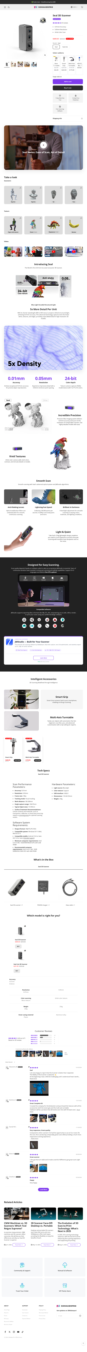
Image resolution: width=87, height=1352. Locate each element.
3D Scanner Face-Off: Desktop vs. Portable (42, 1224)
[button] (57, 23)
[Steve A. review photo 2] (43, 1168)
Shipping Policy (42, 1310)
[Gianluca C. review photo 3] (52, 1118)
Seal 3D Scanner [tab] (43, 867)
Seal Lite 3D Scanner (20, 964)
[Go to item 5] (34, 64)
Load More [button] (43, 1190)
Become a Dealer (8, 1324)
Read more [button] (33, 1078)
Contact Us (24, 1315)
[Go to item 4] (27, 64)
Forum (5, 1315)
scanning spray (24, 815)
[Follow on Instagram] (14, 1332)
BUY (18, 946)
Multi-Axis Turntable (32, 757)
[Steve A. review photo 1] (34, 1168)
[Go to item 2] (13, 64)
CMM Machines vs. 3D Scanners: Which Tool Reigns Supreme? (15, 1226)
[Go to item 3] (20, 64)
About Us (6, 1312)
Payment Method (26, 1318)
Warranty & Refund (43, 1312)
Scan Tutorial (25, 1312)
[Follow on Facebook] (5, 1332)
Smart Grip (8, 757)
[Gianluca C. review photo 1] (34, 1118)
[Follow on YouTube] (18, 1332)
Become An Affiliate (8, 1321)
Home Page (7, 1310)
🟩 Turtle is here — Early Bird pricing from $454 (43, 2)
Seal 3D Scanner (20, 940)
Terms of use (42, 1315)
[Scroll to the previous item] (54, 65)
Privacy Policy (42, 1318)
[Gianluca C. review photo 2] (43, 1118)
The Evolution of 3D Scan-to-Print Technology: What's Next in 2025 (68, 1227)
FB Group (6, 1318)
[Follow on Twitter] (9, 1332)
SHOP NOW (17, 760)
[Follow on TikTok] (22, 1332)
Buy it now (67, 88)
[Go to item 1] (7, 64)
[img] (34, 1068)
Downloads (24, 1310)
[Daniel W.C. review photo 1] (34, 1145)
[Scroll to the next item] (81, 65)
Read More (18, 1245)
